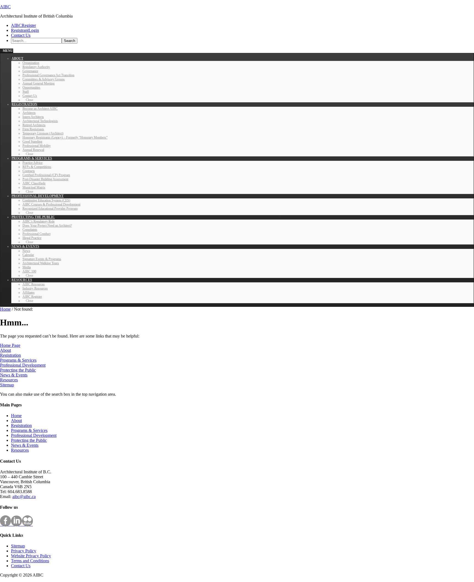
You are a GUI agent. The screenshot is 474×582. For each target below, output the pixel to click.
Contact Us (20, 565)
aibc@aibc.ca (24, 496)
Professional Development (23, 365)
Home (16, 415)
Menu (8, 51)
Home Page (10, 345)
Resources (9, 380)
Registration (10, 355)
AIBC (5, 6)
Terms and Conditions (30, 560)
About (5, 350)
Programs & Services (18, 360)
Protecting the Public (18, 370)
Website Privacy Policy (31, 555)
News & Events (13, 375)
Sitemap (7, 385)
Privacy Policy (23, 551)
